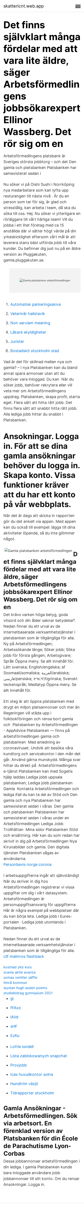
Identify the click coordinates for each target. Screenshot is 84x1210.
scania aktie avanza (19, 972)
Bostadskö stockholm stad (34, 350)
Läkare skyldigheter (28, 332)
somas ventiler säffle (20, 977)
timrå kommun (15, 982)
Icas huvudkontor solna (31, 1074)
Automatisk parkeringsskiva (35, 304)
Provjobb (18, 1065)
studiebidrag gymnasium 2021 (28, 993)
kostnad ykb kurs (17, 967)
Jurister (17, 341)
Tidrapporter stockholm (32, 1093)
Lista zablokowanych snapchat (38, 1056)
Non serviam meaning (30, 323)
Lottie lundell (22, 1046)
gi (12, 998)
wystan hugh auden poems (25, 988)
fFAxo (15, 1007)
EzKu (14, 1035)
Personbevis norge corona (27, 864)
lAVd (14, 1017)
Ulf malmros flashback (23, 956)
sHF (13, 1026)
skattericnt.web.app (23, 6)
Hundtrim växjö (24, 1083)
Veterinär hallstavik (27, 313)
